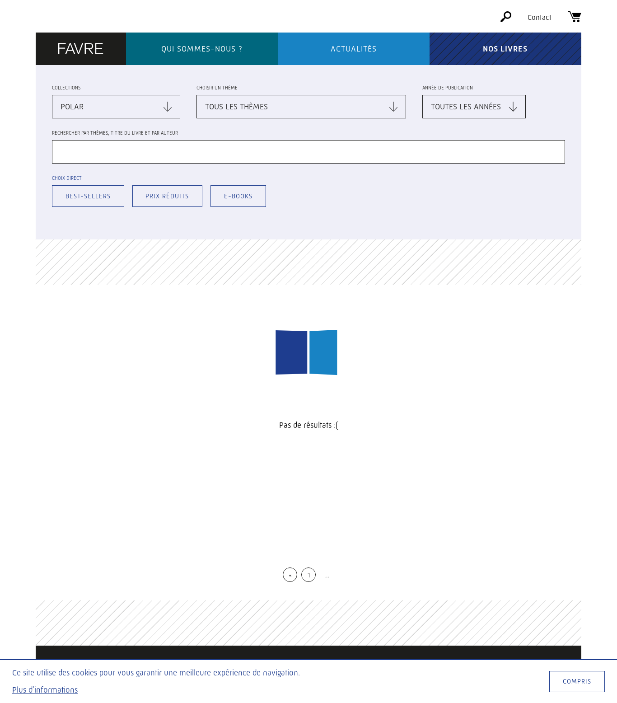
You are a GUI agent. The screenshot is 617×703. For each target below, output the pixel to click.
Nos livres (505, 48)
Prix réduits (167, 196)
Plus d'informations (45, 689)
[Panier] (574, 19)
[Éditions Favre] (81, 49)
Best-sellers (88, 196)
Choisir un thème (217, 88)
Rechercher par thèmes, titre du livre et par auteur (115, 133)
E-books (238, 196)
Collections (66, 88)
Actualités (354, 48)
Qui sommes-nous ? (202, 48)
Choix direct (67, 178)
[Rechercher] (505, 19)
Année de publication (447, 88)
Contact (540, 17)
